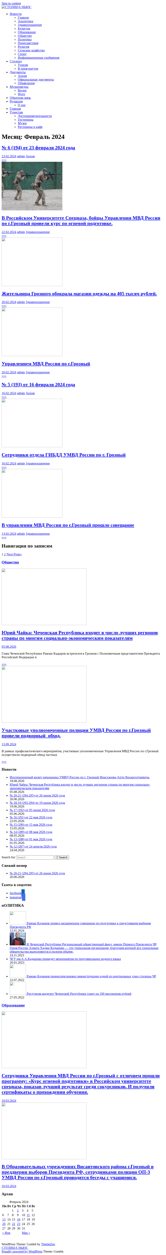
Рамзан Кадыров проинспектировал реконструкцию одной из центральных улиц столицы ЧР (91, 976)
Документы (18, 72)
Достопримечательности (35, 116)
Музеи (22, 123)
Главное (23, 17)
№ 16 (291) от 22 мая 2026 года (31, 817)
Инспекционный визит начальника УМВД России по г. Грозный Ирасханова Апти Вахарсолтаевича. (80, 777)
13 (3, 1219)
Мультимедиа (19, 86)
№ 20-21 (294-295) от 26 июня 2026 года (37, 795)
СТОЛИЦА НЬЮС (15, 1248)
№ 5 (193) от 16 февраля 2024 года (38, 384)
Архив (22, 76)
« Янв (6, 1233)
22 (13, 1224)
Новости (16, 14)
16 (18, 1219)
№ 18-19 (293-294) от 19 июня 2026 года (37, 802)
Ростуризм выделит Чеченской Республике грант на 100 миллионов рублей (79, 993)
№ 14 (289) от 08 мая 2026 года (31, 832)
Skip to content (11, 3)
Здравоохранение (30, 25)
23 (18, 1224)
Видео (22, 90)
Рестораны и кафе (30, 127)
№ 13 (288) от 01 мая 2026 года (31, 839)
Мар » (26, 1233)
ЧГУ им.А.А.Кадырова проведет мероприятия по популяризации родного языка (65, 959)
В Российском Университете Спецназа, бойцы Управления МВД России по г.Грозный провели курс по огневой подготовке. (81, 220)
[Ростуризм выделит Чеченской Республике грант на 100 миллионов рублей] (18, 993)
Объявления (26, 83)
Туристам (16, 112)
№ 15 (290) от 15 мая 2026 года (31, 824)
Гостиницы (25, 119)
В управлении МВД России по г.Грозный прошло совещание (68, 525)
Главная (15, 108)
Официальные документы (36, 79)
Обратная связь (20, 97)
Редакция (16, 101)
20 (3, 1224)
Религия (23, 46)
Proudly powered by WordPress (22, 1251)
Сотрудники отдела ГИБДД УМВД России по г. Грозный (64, 454)
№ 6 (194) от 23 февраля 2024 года (38, 147)
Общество (25, 35)
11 (28, 1215)
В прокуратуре (28, 68)
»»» (4, 160)
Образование (27, 32)
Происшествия (28, 43)
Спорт (22, 54)
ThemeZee (48, 1244)
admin (21, 156)
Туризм (23, 65)
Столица (16, 61)
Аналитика (25, 21)
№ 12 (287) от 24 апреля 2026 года (33, 846)
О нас (22, 105)
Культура (24, 28)
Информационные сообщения (38, 57)
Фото (21, 94)
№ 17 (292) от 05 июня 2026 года (32, 810)
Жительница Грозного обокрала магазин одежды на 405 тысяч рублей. (79, 293)
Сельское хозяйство (31, 50)
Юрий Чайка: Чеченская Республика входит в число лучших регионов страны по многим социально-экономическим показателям (80, 635)
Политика (25, 39)
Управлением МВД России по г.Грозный (46, 363)
